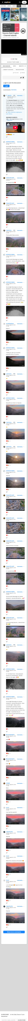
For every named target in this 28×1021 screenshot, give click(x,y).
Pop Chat (16, 72)
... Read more (9, 120)
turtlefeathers (10, 323)
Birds (18, 5)
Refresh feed (23, 54)
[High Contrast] (23, 77)
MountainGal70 (10, 734)
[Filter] (24, 90)
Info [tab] (14, 66)
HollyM (8, 783)
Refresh (23, 72)
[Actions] (24, 96)
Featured (3, 5)
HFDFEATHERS (10, 141)
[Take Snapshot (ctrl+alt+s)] (23, 31)
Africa (9, 5)
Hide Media (13, 89)
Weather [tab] (22, 66)
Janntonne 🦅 (10, 95)
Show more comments (14, 932)
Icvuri (7, 807)
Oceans (24, 5)
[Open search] (20, 2)
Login (24, 2)
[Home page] (7, 2)
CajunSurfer (9, 831)
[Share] (7, 137)
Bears (14, 5)
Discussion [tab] (6, 66)
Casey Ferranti (10, 177)
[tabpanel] (14, 506)
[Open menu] (2, 2)
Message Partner (20, 69)
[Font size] (21, 77)
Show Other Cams (13, 62)
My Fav (15, 59)
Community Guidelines (8, 69)
